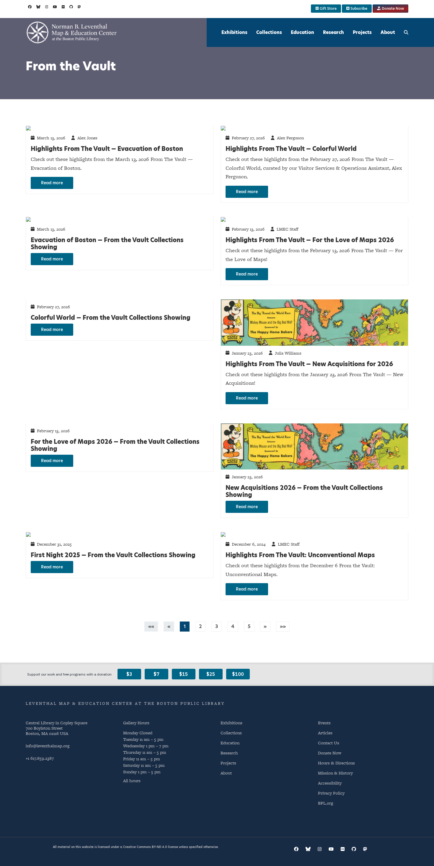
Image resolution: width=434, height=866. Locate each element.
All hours (132, 780)
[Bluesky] (38, 6)
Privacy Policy (331, 793)
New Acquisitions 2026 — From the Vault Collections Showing (304, 491)
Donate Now (392, 8)
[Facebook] (30, 6)
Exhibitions (234, 32)
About (388, 32)
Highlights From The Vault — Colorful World (291, 149)
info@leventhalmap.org (47, 746)
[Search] (406, 32)
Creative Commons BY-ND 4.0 (145, 847)
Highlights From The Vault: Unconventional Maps (300, 555)
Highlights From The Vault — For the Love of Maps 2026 (310, 240)
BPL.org (325, 803)
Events (324, 723)
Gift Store (328, 8)
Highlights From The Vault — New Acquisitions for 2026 (309, 364)
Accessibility (330, 783)
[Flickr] (63, 6)
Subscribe (358, 8)
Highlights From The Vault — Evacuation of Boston (107, 149)
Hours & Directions (336, 763)
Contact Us (328, 743)
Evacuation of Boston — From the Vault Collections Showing (107, 243)
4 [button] (232, 626)
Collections (269, 32)
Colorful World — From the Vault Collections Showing (110, 318)
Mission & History (335, 773)
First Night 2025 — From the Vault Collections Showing (113, 555)
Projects (362, 32)
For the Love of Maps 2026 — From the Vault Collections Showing (115, 445)
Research (333, 32)
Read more (52, 183)
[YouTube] (54, 6)
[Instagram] (47, 6)
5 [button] (249, 626)
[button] (265, 626)
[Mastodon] (79, 6)
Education (302, 32)
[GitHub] (71, 6)
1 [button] (185, 626)
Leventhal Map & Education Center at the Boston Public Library (125, 703)
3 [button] (216, 626)
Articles (325, 733)
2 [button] (200, 626)
